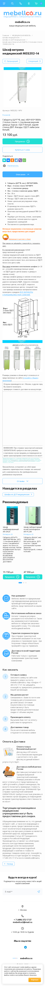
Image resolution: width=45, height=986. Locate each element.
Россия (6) (6, 115)
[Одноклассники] (12, 160)
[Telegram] (16, 160)
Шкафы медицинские (11, 38)
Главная (5, 35)
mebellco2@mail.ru (22, 922)
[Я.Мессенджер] (4, 160)
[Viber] (20, 160)
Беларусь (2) (7, 534)
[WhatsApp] (24, 160)
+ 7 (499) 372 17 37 (22, 919)
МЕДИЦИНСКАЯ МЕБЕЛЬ (21, 35)
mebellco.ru (22, 22)
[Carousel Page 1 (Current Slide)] (20, 582)
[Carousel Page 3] (25, 582)
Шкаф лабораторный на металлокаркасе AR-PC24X (33, 529)
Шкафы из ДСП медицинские (13, 40)
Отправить (38, 891)
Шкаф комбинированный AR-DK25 (11, 529)
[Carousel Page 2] (23, 582)
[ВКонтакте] (8, 160)
